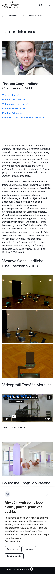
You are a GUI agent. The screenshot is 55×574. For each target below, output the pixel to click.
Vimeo (26, 399)
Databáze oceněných (17, 16)
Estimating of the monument (16, 395)
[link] (49, 5)
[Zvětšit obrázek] (27, 292)
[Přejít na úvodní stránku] (11, 7)
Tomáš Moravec (35, 16)
